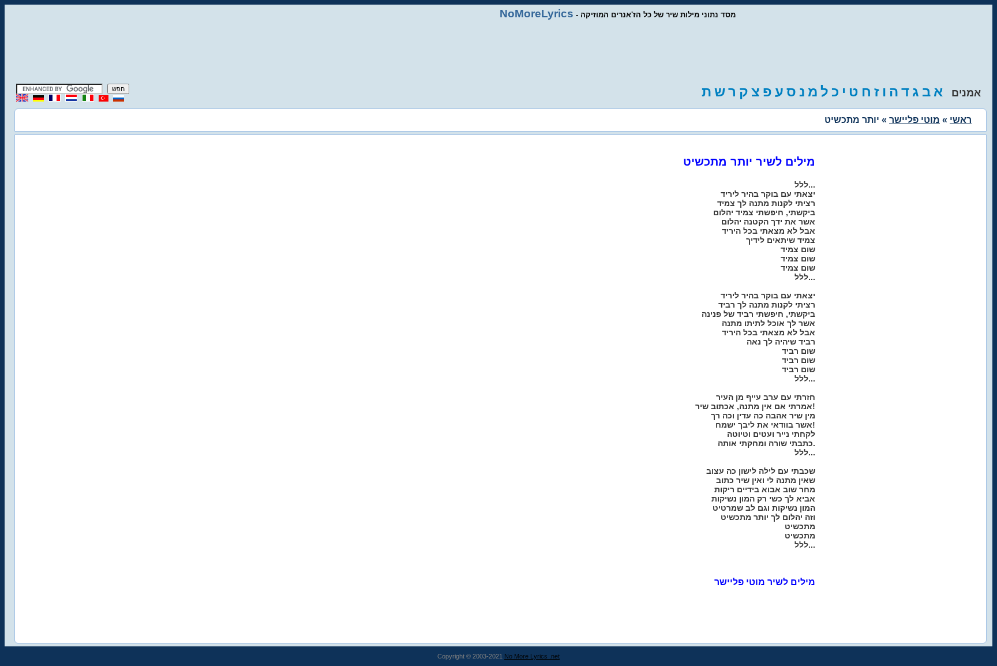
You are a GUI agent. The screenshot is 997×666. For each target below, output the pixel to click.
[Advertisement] (498, 52)
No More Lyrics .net (532, 656)
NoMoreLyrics (537, 14)
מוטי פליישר (914, 120)
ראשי (961, 120)
